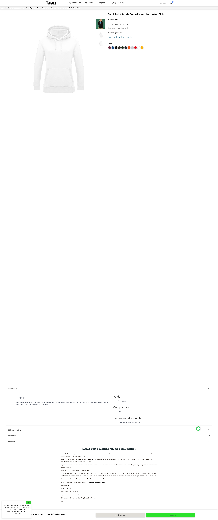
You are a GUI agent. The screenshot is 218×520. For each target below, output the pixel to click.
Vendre (102, 3)
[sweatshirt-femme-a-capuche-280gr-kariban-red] (135, 48)
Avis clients (12, 435)
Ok (28, 502)
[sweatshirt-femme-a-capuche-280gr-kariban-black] (116, 48)
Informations (12, 388)
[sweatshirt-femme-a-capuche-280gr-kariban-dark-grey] (119, 48)
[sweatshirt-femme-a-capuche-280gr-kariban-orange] (129, 48)
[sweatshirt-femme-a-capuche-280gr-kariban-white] (138, 48)
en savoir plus (17, 514)
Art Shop (89, 3)
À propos (11, 441)
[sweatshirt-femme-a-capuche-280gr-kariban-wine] (109, 48)
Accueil (3, 8)
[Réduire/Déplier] (198, 428)
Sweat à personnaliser (33, 8)
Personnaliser (75, 3)
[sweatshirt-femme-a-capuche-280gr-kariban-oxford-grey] (132, 48)
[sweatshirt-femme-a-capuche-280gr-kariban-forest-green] (122, 48)
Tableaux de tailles (14, 430)
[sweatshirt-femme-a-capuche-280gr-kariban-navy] (125, 48)
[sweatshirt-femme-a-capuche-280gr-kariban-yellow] (142, 48)
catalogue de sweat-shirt (96, 482)
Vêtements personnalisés (16, 8)
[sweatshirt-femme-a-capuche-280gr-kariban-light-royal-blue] (112, 48)
